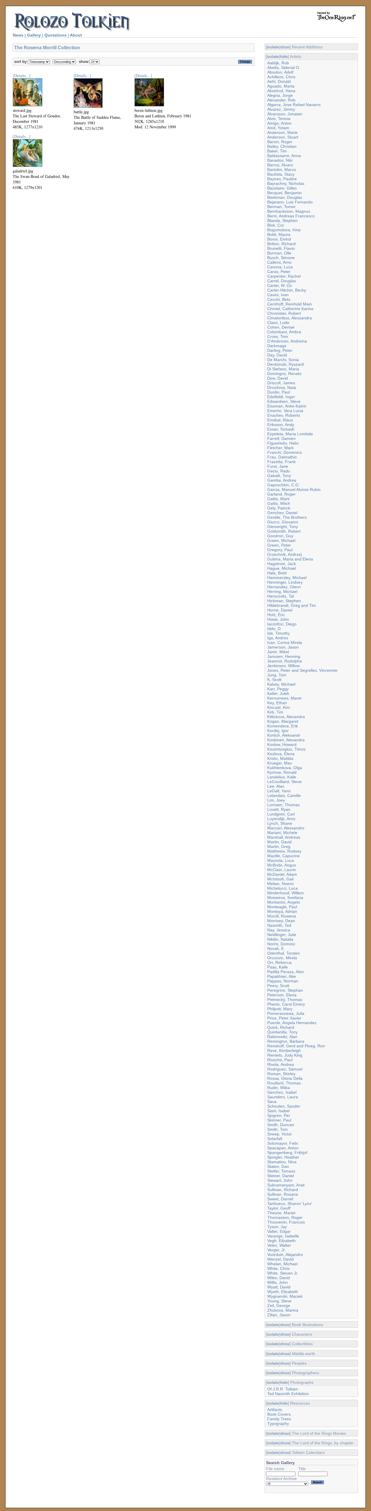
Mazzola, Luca (280, 860)
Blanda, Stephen (282, 220)
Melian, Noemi (280, 883)
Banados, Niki (279, 160)
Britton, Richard (281, 243)
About (76, 35)
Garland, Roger (281, 494)
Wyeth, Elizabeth (282, 1291)
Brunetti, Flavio (281, 248)
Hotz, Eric (276, 614)
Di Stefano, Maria (283, 369)
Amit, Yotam (278, 127)
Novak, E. (276, 948)
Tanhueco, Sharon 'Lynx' (289, 1203)
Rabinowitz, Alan (282, 1036)
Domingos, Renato (284, 373)
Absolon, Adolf (280, 72)
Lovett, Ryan (278, 809)
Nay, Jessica (278, 930)
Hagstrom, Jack (281, 563)
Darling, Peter (279, 350)
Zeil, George (278, 1305)
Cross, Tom (277, 336)
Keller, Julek (278, 693)
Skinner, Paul (279, 1120)
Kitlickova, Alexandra (286, 716)
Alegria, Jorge (280, 95)
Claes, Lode (278, 322)
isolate (273, 47)
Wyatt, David (278, 1287)
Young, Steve (279, 1301)
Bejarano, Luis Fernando (290, 202)
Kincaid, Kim (278, 707)
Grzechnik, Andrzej (284, 554)
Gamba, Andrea (281, 480)
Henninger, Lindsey (285, 582)
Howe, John (278, 619)
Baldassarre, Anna (284, 155)
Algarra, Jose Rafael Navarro (294, 104)
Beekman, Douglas (284, 197)
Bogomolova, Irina (284, 229)
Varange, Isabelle (283, 1236)
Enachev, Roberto (283, 415)
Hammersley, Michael (287, 577)
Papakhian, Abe (281, 976)
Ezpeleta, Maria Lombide (290, 434)
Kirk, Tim (275, 712)
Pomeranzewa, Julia (285, 1013)
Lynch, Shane (279, 823)
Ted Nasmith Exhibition (288, 1393)
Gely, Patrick (278, 508)
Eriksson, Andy (280, 424)
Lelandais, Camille (284, 795)
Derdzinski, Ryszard (285, 364)
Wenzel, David (280, 1259)
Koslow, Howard (282, 744)
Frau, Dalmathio (282, 457)
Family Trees (279, 1419)
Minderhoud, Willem (285, 893)
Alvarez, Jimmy (281, 109)
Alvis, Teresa (278, 118)
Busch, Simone (281, 257)
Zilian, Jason (278, 1314)
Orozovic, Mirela (282, 957)
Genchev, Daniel (282, 512)
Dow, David (277, 378)
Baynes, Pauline (282, 178)
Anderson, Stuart (282, 137)
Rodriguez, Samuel (284, 1069)
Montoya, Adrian (282, 911)
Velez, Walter (279, 1245)
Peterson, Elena (282, 995)
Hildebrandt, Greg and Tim (291, 605)
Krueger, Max (279, 763)
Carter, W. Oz (279, 285)
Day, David (277, 355)
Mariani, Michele (282, 832)
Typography (278, 1423)
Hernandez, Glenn (284, 587)
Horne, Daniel (279, 610)
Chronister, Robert (284, 313)
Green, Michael (281, 540)
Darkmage (276, 345)
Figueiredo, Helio (283, 443)
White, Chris (278, 1268)
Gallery (34, 35)
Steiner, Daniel (280, 1175)
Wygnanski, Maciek (285, 1296)
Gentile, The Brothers (287, 517)
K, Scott (274, 679)
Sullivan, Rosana (282, 1194)
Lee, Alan (275, 786)
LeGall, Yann (279, 791)
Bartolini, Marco (281, 169)
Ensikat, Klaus (280, 420)
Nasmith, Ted (279, 925)
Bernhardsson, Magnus (288, 211)
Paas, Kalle (277, 967)
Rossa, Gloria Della (285, 1078)
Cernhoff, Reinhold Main (289, 304)
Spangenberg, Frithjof (287, 1152)
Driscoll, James (281, 383)
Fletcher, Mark (280, 447)
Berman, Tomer (281, 206)
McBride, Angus (281, 865)
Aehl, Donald (279, 81)
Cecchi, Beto (278, 299)
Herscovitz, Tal (280, 596)
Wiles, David (278, 1277)
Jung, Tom (276, 675)
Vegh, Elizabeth (281, 1240)
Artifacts (274, 1409)
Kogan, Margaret (282, 721)
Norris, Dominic (281, 944)
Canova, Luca (280, 267)
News (18, 35)
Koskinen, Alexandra (286, 740)
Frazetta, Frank (281, 461)
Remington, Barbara (285, 1041)
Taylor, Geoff (278, 1208)
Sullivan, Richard (282, 1189)
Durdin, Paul (278, 392)
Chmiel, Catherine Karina (290, 308)
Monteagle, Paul (282, 906)
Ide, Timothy (278, 633)
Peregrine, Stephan (285, 990)
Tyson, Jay (277, 1226)
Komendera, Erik (282, 726)
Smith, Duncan (280, 1124)
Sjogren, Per (278, 1115)
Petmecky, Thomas (284, 999)
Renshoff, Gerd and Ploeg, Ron (296, 1046)
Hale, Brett (277, 573)
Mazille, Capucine (283, 855)
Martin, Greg (278, 846)
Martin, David (279, 842)
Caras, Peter (278, 271)
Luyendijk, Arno (281, 818)
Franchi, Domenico (284, 452)
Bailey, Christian (282, 146)
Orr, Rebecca (279, 962)
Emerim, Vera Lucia (285, 410)
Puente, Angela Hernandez (292, 1022)
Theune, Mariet (281, 1212)
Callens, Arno (279, 262)
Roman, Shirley (281, 1073)
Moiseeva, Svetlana (285, 897)
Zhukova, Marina (282, 1310)
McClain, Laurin (281, 869)
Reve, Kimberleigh (284, 1050)
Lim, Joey (276, 800)
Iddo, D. (274, 628)
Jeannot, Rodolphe (284, 661)
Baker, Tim (277, 151)
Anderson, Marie (282, 132)
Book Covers (279, 1414)
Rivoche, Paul (279, 1059)
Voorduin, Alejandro (285, 1254)
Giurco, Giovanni (282, 522)
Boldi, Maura (278, 234)
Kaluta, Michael (281, 684)
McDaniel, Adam (282, 874)
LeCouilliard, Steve (284, 781)
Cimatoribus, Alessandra (289, 318)
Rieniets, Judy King (284, 1055)
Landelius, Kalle (281, 777)
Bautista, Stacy (280, 174)
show (285, 47)
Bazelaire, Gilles (282, 188)
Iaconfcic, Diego (282, 624)
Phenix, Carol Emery (286, 1004)
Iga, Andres (277, 638)
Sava (272, 1101)
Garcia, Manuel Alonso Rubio (294, 489)
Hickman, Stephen (284, 600)
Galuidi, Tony (279, 475)
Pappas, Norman (282, 981)
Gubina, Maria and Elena (290, 559)
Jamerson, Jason (283, 647)
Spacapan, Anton (283, 1148)
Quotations (55, 35)
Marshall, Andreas (283, 837)
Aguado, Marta (280, 86)
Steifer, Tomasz (281, 1171)
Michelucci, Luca (282, 888)
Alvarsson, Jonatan (284, 114)
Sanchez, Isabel (282, 1092)
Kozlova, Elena (280, 753)
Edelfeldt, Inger (281, 396)
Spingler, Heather (283, 1157)
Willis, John (277, 1282)
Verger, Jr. (276, 1250)
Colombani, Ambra (284, 331)
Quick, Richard (280, 1027)
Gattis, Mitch (278, 503)
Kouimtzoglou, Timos (286, 749)
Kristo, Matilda (280, 758)
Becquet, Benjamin (284, 192)
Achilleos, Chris (281, 76)
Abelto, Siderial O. (283, 67)
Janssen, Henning (283, 656)
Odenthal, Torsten (283, 953)
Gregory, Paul (279, 549)
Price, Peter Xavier (284, 1018)
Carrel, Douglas (281, 280)
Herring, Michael (282, 591)
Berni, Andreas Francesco (291, 216)
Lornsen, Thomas (283, 804)
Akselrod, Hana (281, 90)
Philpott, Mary (279, 1008)
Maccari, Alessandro (285, 828)
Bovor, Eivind (279, 239)
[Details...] (21, 75)
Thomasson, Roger (285, 1217)
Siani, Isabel (278, 1110)
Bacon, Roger (279, 141)
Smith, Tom (277, 1129)
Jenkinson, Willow (283, 665)
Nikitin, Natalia (280, 939)
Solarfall (274, 1138)
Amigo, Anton (279, 123)
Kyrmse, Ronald (282, 772)
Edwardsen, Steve (284, 401)
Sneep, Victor (279, 1134)
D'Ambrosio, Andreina (287, 341)
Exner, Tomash (280, 429)
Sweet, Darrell (280, 1199)
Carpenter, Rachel (284, 276)
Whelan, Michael (282, 1263)
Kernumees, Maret (284, 698)
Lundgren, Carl (281, 814)
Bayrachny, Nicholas (285, 183)
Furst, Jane (277, 466)
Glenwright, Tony (282, 526)
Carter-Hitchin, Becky (286, 290)
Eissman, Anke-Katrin (286, 406)
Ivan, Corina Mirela (284, 642)
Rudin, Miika (278, 1087)
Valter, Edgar (279, 1231)
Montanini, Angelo (283, 902)
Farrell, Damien (281, 438)
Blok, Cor (275, 225)
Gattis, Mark (278, 498)
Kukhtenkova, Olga (284, 767)
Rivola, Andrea (280, 1064)
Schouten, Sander (283, 1106)
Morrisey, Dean (281, 920)
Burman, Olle (279, 253)
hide (284, 56)
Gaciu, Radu (278, 471)
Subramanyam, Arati (286, 1185)
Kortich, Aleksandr (283, 735)
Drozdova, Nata (281, 387)
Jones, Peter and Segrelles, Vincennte (302, 670)
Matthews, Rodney (284, 851)
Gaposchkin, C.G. (283, 485)
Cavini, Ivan (278, 294)
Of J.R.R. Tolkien (282, 1389)
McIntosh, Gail (280, 879)
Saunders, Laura (282, 1097)
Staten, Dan (278, 1166)
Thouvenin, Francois (286, 1222)
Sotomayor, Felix (282, 1143)
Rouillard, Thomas (284, 1083)
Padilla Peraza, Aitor (285, 971)
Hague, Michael (281, 568)
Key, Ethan (277, 702)
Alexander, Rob (281, 100)
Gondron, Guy (280, 536)
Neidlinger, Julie (281, 934)
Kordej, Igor (278, 730)
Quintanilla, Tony (282, 1032)
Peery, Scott (278, 985)
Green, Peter (279, 545)
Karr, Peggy (278, 689)
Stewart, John (279, 1180)
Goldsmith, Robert (284, 531)
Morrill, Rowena (281, 916)
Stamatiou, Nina (282, 1161)
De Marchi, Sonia (283, 359)
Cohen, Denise (280, 327)
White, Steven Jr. (282, 1273)
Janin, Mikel (278, 651)
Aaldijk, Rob (278, 63)
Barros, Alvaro (280, 165)
